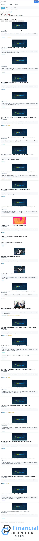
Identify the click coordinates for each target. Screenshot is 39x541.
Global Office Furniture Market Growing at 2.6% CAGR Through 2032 (15, 423)
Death (8, 483)
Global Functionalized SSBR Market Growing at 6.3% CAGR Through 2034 (16, 405)
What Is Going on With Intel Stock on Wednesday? (11, 256)
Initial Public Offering (17, 315)
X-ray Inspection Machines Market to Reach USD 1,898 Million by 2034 (15, 387)
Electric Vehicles (9, 412)
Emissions (13, 412)
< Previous (2, 522)
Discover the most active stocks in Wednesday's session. (12, 242)
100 (20, 522)
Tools (15, 7)
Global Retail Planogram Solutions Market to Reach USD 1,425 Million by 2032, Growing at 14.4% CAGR (18, 328)
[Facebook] (18, 536)
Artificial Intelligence (10, 315)
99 (18, 522)
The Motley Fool (3, 315)
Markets (3, 7)
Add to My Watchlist (20, 15)
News (5, 9)
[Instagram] (23, 536)
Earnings (14, 315)
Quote (7, 17)
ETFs (11, 7)
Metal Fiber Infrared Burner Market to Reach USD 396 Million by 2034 (15, 345)
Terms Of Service (28, 533)
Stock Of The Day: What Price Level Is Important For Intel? (12, 273)
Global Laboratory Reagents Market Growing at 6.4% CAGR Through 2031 (16, 99)
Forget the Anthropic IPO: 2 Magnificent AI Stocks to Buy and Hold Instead (16, 308)
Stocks (7, 7)
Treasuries (16, 9)
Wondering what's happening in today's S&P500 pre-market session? (15, 355)
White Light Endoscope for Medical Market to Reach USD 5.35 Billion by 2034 (16, 441)
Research (29, 17)
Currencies (8, 9)
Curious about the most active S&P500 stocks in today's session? (14, 236)
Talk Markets (3, 54)
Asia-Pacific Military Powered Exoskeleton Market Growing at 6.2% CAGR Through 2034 (18, 137)
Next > (23, 522)
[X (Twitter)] (16, 536)
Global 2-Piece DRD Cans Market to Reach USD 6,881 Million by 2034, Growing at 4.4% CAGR (18, 207)
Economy (9, 125)
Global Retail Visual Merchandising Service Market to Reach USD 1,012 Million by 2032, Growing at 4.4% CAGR (18, 370)
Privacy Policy (22, 533)
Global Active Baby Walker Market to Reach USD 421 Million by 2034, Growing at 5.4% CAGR (19, 64)
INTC (10, 12)
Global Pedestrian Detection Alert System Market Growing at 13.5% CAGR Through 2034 (18, 476)
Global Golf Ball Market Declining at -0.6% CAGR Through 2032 (14, 47)
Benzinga (3, 263)
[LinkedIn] (21, 536)
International (12, 9)
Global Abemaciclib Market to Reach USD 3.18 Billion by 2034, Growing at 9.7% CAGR (18, 171)
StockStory (3, 232)
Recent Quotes (3, 4)
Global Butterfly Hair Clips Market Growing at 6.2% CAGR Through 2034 (15, 189)
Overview (2, 9)
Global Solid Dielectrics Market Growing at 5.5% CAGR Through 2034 (15, 82)
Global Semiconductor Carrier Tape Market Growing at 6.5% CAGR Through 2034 (17, 154)
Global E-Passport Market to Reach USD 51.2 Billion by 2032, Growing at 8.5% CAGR (18, 458)
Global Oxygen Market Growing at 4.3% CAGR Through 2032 (13, 30)
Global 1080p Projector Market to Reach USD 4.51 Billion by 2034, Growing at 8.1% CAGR (19, 291)
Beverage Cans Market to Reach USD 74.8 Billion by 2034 (12, 493)
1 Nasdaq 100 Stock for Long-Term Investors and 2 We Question (13, 225)
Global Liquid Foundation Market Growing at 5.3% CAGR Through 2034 (15, 511)
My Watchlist (10, 4)
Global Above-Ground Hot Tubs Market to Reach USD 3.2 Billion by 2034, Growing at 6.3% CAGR (18, 118)
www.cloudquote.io (27, 530)
